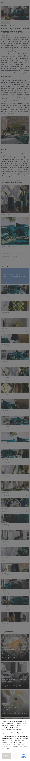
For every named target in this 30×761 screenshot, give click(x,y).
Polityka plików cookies (23, 756)
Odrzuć (15, 756)
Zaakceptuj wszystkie (6, 756)
